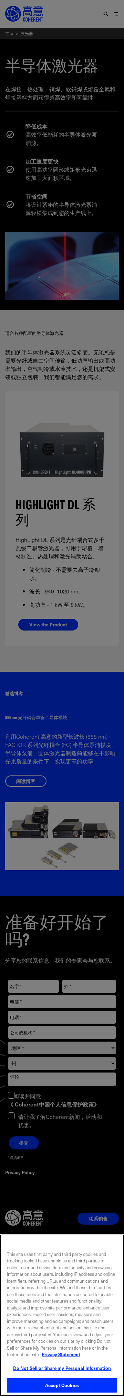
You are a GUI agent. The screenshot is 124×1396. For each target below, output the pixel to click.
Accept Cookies (62, 1385)
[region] (62, 1315)
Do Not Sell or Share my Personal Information (62, 1368)
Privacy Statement (61, 1354)
